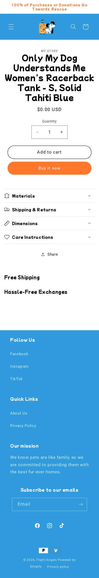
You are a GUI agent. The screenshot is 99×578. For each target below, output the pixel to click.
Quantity (49, 121)
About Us (18, 413)
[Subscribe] (81, 504)
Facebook (19, 354)
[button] (11, 27)
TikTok (16, 379)
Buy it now (49, 168)
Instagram (19, 366)
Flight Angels (46, 560)
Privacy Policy (23, 425)
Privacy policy (58, 567)
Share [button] (52, 254)
